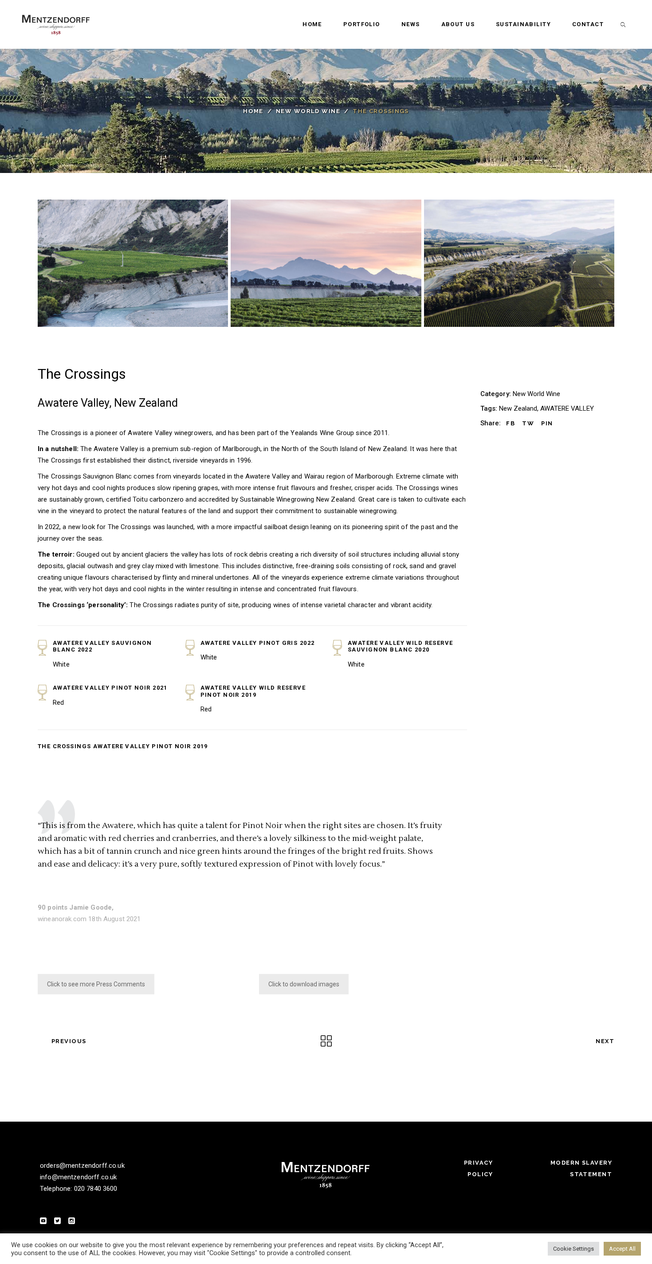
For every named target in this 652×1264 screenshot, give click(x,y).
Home (253, 111)
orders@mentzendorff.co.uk (82, 1166)
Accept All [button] (622, 1248)
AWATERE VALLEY (567, 408)
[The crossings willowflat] (519, 263)
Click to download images (303, 984)
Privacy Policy (478, 1168)
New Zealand (518, 408)
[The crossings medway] (133, 263)
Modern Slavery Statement (581, 1168)
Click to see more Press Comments (96, 984)
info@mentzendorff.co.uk (78, 1177)
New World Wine (308, 111)
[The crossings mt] (326, 263)
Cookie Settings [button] (573, 1248)
